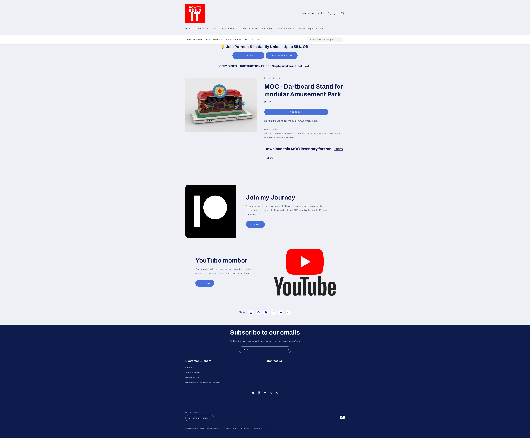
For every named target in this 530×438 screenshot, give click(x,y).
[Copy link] (288, 312)
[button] (215, 29)
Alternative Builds (214, 39)
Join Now (248, 55)
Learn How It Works (281, 55)
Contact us (274, 361)
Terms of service (193, 373)
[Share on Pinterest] (273, 312)
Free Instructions (195, 39)
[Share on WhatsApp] (251, 312)
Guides (238, 39)
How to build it (198, 428)
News (259, 39)
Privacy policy (244, 428)
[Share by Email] (281, 312)
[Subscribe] (288, 349)
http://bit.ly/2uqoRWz (311, 133)
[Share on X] (266, 312)
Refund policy (192, 378)
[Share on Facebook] (258, 312)
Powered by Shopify (213, 428)
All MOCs (249, 39)
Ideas (228, 39)
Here (338, 149)
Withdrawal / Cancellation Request (202, 383)
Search (188, 368)
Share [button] (270, 158)
